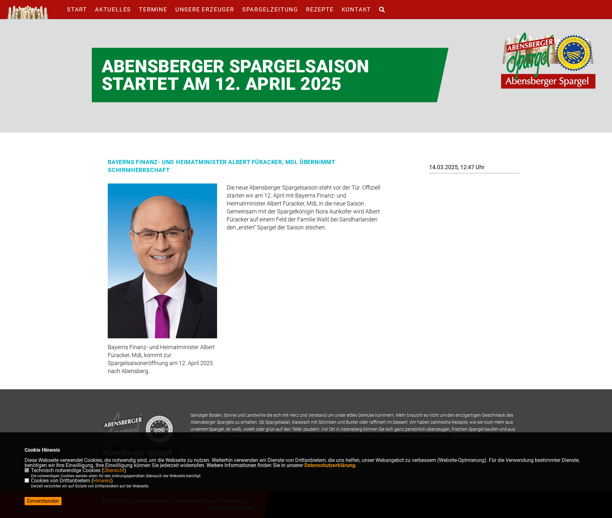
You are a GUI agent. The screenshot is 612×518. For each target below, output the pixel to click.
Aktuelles (113, 9)
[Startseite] (548, 60)
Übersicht (113, 470)
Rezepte (320, 9)
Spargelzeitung (270, 9)
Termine (153, 9)
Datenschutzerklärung (329, 465)
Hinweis (102, 481)
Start (77, 9)
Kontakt (356, 9)
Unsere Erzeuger (204, 9)
